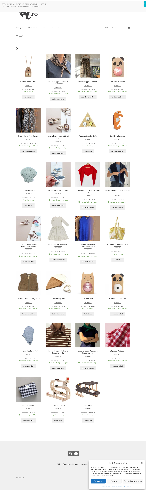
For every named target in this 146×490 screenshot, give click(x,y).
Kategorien (20, 28)
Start (20, 36)
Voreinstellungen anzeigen (133, 481)
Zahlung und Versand (70, 464)
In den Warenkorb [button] (58, 99)
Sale (43, 28)
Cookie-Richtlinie (106, 486)
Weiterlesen (28, 97)
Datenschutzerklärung (118, 486)
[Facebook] (76, 453)
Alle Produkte (33, 28)
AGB (58, 464)
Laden (51, 28)
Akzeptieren (98, 481)
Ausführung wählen (87, 97)
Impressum (129, 486)
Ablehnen (114, 481)
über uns (60, 28)
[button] (142, 463)
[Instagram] (70, 453)
